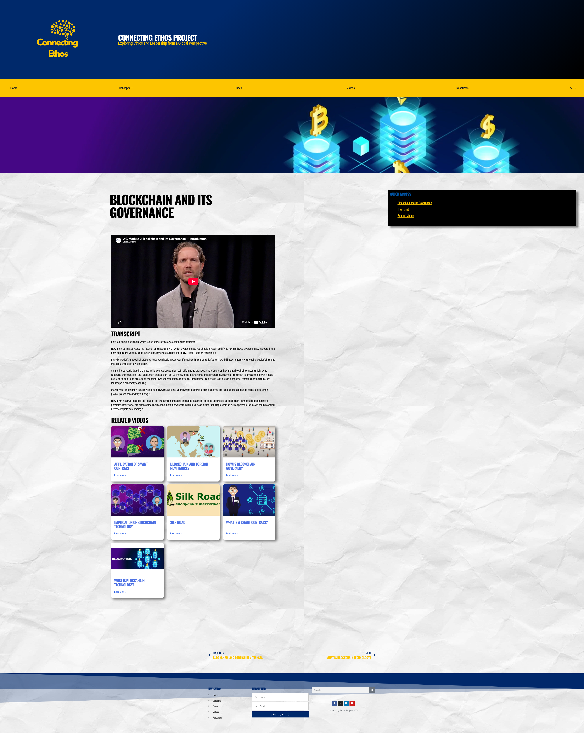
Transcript (403, 209)
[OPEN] (575, 88)
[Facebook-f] (334, 703)
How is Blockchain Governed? (240, 466)
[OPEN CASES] (244, 88)
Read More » (120, 475)
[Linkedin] (346, 703)
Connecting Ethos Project (157, 37)
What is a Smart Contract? (247, 522)
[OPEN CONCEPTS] (132, 88)
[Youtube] (352, 703)
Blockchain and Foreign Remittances (189, 466)
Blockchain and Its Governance (415, 202)
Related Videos (406, 215)
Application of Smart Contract (131, 466)
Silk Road (177, 522)
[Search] (372, 690)
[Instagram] (340, 703)
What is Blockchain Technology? (129, 582)
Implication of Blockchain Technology (135, 524)
